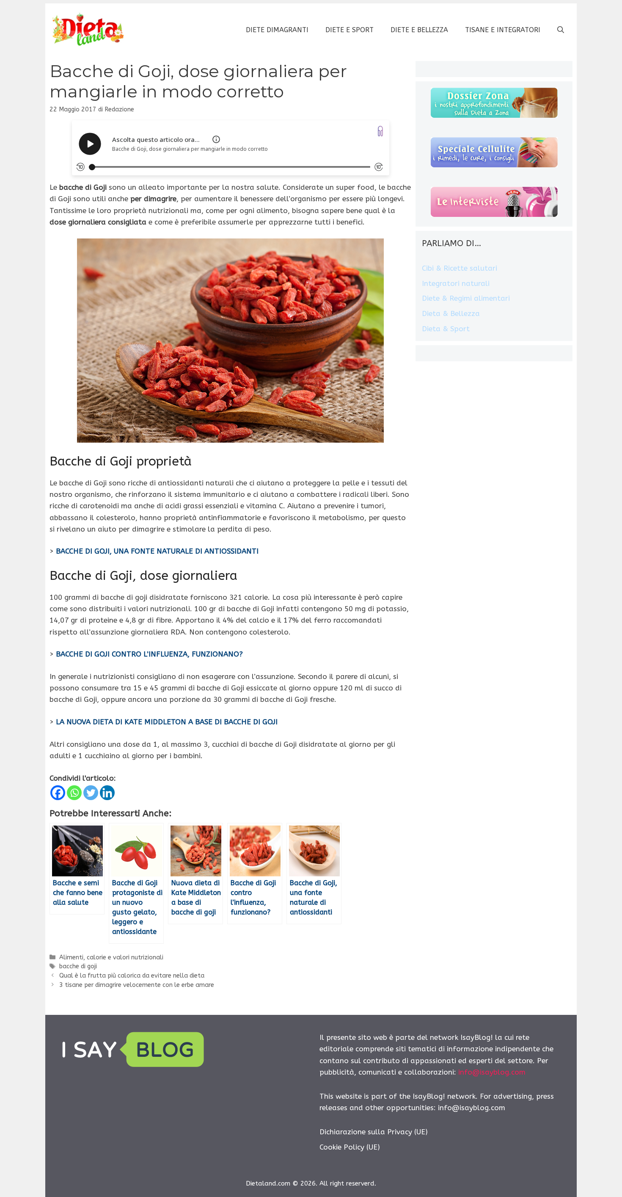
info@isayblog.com (492, 1072)
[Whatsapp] (74, 792)
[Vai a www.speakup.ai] (380, 131)
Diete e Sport (349, 30)
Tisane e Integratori (502, 30)
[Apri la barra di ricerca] (560, 30)
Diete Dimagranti (277, 30)
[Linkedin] (107, 792)
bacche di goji (78, 966)
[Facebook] (57, 792)
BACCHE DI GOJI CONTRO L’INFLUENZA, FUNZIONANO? (149, 654)
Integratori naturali (456, 283)
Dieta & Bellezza (451, 313)
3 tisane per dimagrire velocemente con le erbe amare (136, 985)
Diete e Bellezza (419, 30)
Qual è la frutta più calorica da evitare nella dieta (131, 975)
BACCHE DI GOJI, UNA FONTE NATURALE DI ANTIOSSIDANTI (157, 551)
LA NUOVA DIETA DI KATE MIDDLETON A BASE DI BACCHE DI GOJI (167, 722)
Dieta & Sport (446, 328)
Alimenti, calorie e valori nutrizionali (111, 957)
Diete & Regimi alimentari (466, 298)
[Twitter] (90, 792)
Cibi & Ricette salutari (459, 268)
